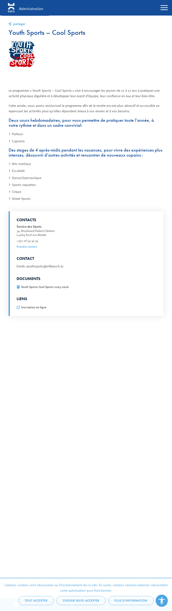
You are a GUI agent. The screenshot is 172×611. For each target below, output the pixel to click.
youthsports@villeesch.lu (44, 266)
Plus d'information (131, 600)
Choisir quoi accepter (81, 600)
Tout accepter (36, 600)
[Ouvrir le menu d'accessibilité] (162, 601)
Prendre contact (27, 247)
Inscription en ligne (33, 307)
